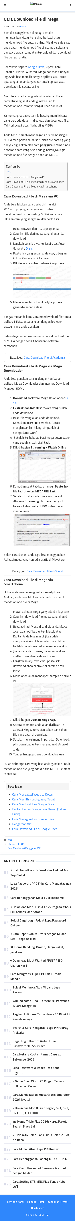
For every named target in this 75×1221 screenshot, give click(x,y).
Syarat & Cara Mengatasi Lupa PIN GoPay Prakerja (40, 1030)
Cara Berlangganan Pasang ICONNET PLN (40, 1159)
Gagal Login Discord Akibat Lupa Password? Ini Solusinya (34, 1043)
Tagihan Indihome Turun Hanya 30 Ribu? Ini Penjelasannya (41, 1017)
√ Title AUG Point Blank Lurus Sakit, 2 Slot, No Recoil (41, 1137)
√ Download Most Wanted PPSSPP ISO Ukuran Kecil (36, 963)
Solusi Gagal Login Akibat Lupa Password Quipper (38, 923)
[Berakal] (36, 5)
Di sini (29, 248)
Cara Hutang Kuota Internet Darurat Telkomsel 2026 (37, 1057)
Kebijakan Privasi (58, 1202)
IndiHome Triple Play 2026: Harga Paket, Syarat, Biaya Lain (40, 1124)
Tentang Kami (15, 1202)
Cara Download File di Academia (44, 357)
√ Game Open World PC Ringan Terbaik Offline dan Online (38, 1083)
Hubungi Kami (35, 1202)
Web (10, 839)
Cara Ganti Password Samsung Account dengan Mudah (39, 1170)
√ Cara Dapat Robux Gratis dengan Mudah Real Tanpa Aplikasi (38, 936)
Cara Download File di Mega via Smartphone (31, 186)
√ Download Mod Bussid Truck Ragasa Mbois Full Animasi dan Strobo (40, 909)
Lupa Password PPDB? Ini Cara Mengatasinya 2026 (40, 886)
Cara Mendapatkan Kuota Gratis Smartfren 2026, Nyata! (41, 1097)
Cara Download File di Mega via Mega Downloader (35, 182)
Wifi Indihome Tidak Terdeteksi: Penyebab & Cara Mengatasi (41, 1003)
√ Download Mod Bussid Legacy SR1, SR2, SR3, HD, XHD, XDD (41, 1110)
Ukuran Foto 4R (16, 844)
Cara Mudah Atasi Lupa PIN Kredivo (36, 1149)
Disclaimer (37, 1208)
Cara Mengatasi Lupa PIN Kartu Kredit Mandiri (35, 976)
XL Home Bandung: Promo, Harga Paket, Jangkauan (37, 949)
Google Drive (36, 67)
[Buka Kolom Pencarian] (70, 5)
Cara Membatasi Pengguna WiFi (24, 848)
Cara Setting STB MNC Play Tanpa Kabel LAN (39, 1184)
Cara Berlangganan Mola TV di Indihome (37, 897)
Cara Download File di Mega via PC (25, 177)
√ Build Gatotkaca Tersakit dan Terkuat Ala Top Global (39, 872)
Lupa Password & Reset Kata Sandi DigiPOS (36, 1070)
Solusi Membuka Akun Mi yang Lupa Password (36, 990)
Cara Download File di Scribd (45, 571)
